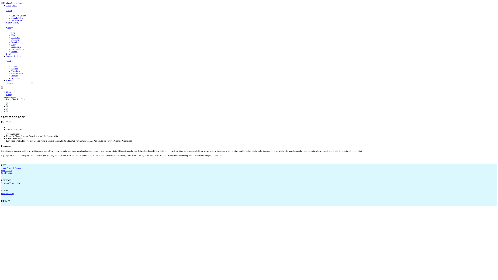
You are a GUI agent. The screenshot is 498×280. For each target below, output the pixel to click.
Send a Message (7, 193)
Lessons (14, 69)
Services (9, 56)
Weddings (15, 71)
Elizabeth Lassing (18, 16)
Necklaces (15, 37)
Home (20, 3)
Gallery (9, 23)
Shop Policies (17, 18)
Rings (13, 44)
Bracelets (15, 42)
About (8, 5)
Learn (8, 54)
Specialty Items (17, 49)
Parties (14, 66)
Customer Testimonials (10, 183)
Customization (17, 73)
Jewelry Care (16, 20)
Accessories (16, 47)
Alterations (15, 78)
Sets (13, 33)
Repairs (14, 76)
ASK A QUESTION (14, 129)
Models (14, 51)
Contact (9, 80)
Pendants (15, 40)
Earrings (14, 35)
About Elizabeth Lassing (11, 168)
